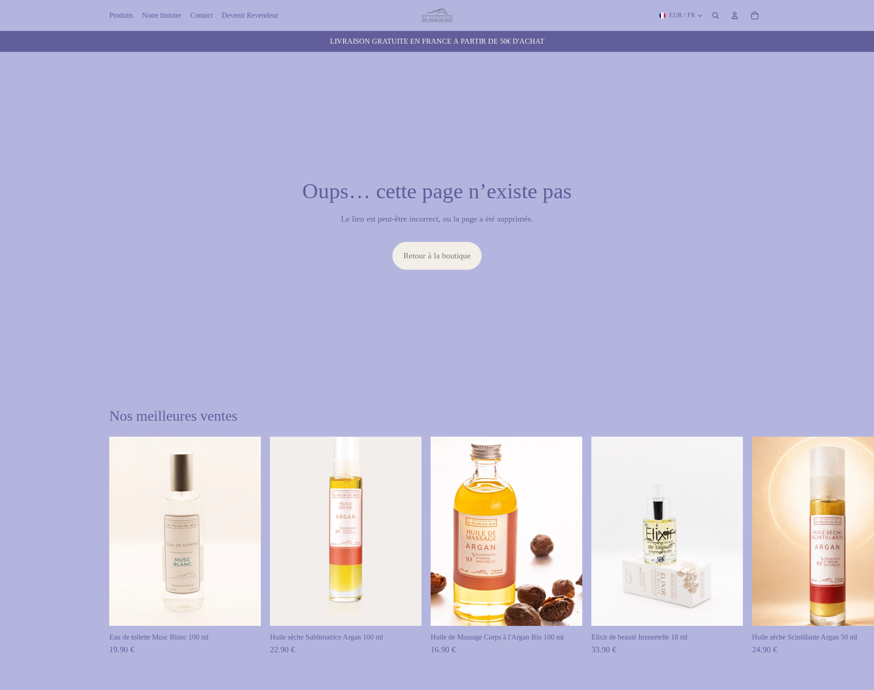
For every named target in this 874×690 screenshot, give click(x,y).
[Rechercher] (716, 15)
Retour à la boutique (437, 255)
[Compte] (735, 15)
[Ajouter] (247, 612)
